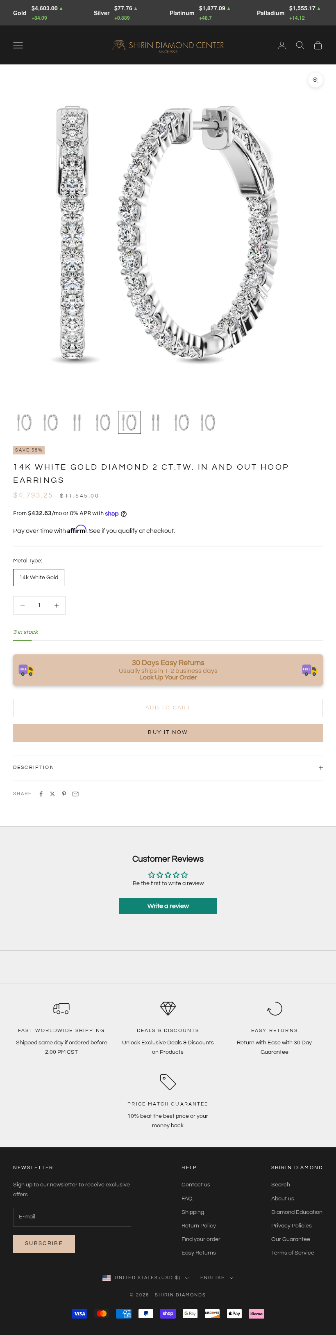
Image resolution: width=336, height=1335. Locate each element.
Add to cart (168, 708)
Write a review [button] (168, 906)
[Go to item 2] (50, 422)
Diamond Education (296, 1212)
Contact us (196, 1185)
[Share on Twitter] (52, 794)
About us (282, 1199)
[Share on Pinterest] (64, 794)
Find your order (201, 1239)
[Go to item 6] (155, 422)
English (212, 1277)
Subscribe (44, 1243)
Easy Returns (199, 1253)
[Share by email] (75, 794)
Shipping (193, 1212)
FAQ (187, 1199)
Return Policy (199, 1226)
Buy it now (168, 732)
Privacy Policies (291, 1226)
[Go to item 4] (103, 422)
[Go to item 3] (77, 422)
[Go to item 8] (208, 422)
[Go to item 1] (24, 422)
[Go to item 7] (181, 422)
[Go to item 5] (129, 422)
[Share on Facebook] (41, 794)
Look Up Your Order (168, 677)
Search (280, 1185)
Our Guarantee (290, 1239)
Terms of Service (292, 1253)
